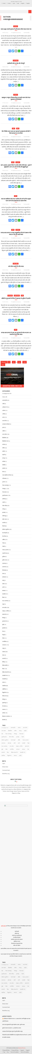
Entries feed (5, 767)
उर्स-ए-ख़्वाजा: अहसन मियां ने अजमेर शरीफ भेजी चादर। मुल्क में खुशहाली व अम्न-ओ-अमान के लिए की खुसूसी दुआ (16, 166)
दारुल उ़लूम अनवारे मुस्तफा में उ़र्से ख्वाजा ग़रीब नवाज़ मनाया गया (16, 29)
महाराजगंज (4, 614)
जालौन (3, 502)
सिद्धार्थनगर (4, 692)
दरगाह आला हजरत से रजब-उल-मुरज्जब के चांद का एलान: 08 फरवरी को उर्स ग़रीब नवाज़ (16, 333)
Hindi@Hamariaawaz (16, 32)
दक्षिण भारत (4, 519)
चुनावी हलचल (17, 295)
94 (19, 362)
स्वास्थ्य (3, 709)
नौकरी (3, 546)
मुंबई (22, 295)
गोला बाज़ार (4, 492)
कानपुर (3, 458)
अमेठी (3, 403)
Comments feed (6, 770)
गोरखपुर (3, 488)
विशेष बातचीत (5, 665)
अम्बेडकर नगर (5, 407)
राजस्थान (15, 26)
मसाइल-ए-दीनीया (5, 611)
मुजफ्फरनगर (4, 621)
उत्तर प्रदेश (10, 295)
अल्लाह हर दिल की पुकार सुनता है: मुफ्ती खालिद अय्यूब (12, 1031)
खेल (3, 471)
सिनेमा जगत (4, 696)
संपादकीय (4, 679)
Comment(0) (26, 32)
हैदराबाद (3, 719)
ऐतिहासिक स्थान (5, 441)
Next (3, 365)
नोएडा (3, 543)
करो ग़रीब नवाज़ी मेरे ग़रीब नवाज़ (16, 266)
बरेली (13, 128)
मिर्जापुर (3, 617)
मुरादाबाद (4, 628)
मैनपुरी (3, 634)
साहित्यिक (4, 689)
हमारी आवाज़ (3, 926)
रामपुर (3, 648)
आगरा (3, 417)
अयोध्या (3, 410)
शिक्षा (18, 128)
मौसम (3, 638)
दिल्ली (3, 526)
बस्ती (3, 587)
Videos (4, 397)
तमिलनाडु (4, 516)
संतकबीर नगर (5, 675)
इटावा (3, 427)
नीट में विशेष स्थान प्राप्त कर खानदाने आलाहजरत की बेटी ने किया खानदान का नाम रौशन (16, 132)
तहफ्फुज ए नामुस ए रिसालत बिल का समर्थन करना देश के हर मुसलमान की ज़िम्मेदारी (16, 98)
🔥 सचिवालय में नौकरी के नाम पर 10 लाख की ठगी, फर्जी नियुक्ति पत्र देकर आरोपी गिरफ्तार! (16, 1020)
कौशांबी (3, 465)
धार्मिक (3, 539)
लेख (3, 655)
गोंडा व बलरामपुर (5, 485)
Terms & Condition (14, 1052)
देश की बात (4, 536)
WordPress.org (5, 773)
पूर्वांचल (3, 556)
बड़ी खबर (4, 577)
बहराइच (3, 590)
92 (13, 362)
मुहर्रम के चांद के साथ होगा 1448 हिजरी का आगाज (11, 1028)
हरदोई (3, 713)
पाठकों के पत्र (5, 553)
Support (22, 1050)
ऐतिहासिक (4, 437)
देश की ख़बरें (16, 60)
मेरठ (3, 631)
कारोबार (3, 461)
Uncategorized (5, 393)
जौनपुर (3, 509)
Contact (4, 3)
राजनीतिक (4, 641)
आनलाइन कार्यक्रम (6, 424)
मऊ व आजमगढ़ (5, 601)
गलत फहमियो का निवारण (7, 475)
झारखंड (3, 512)
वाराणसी (3, 658)
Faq (4, 1052)
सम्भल (3, 682)
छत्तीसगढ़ (4, 499)
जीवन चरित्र (16, 263)
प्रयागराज (4, 567)
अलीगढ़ (3, 414)
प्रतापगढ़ (4, 563)
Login (14, 3)
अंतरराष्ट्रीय (4, 400)
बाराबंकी (3, 594)
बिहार (3, 597)
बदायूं (3, 580)
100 (24, 362)
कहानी (3, 454)
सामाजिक (4, 685)
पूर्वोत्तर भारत (4, 560)
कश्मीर (3, 451)
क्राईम (3, 468)
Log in (3, 763)
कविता (3, 448)
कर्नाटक (3, 444)
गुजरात (3, 482)
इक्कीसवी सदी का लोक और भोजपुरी (16, 63)
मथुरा (3, 604)
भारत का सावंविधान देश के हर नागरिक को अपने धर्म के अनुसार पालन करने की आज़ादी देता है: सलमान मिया (16, 200)
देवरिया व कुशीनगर (5, 529)
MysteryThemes (21, 1048)
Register (22, 3)
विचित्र (3, 662)
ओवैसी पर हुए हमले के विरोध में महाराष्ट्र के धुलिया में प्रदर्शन (16, 298)
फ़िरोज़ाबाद (4, 570)
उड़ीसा (3, 431)
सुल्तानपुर (4, 702)
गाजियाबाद (4, 478)
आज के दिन (4, 420)
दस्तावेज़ (4, 522)
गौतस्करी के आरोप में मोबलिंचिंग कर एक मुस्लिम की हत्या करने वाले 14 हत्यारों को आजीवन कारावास (16, 1036)
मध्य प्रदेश (4, 607)
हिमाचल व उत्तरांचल (6, 716)
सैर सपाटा (4, 706)
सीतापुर (3, 699)
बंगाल (3, 573)
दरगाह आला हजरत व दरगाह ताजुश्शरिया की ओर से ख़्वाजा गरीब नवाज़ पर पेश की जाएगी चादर (16, 233)
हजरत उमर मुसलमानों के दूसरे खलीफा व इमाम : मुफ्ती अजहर (13, 1024)
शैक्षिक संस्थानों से (5, 672)
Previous (4, 362)
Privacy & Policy (6, 1050)
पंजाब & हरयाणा (5, 550)
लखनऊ (3, 651)
